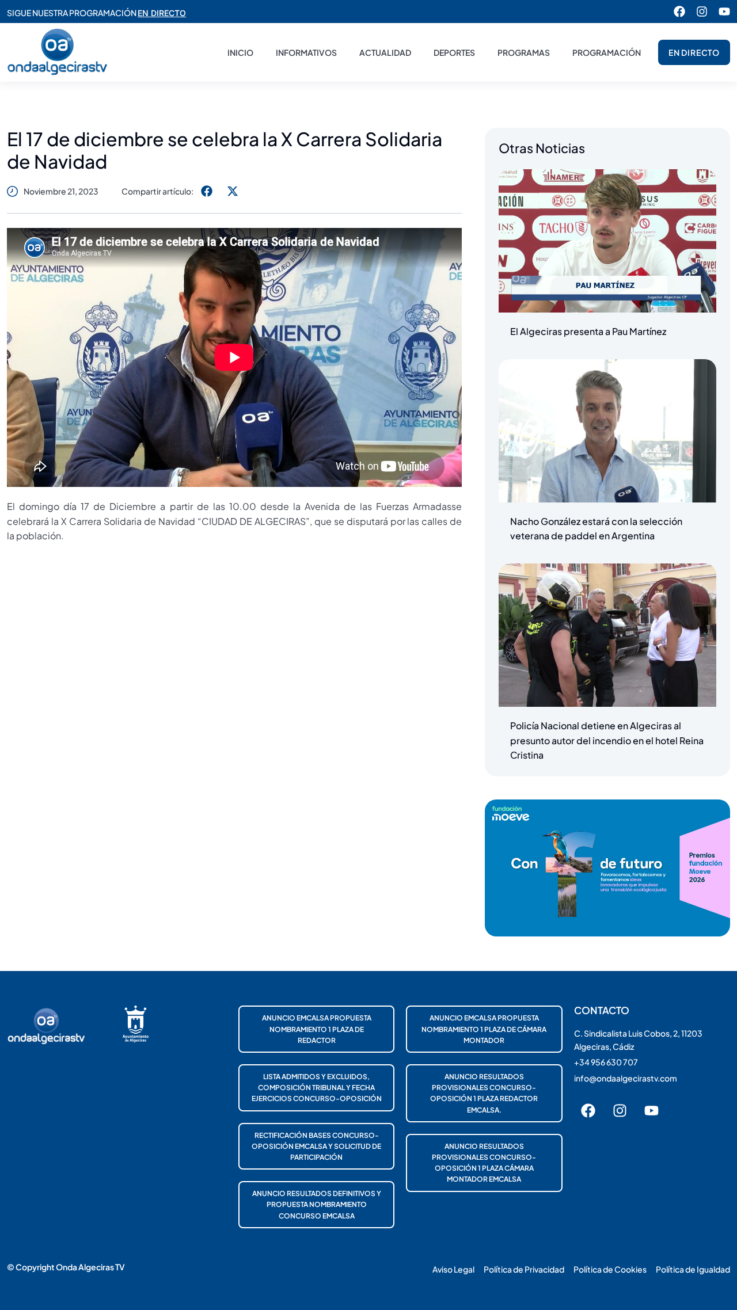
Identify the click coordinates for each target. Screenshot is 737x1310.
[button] (206, 191)
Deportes (454, 52)
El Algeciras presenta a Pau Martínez (588, 331)
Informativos (306, 52)
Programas (523, 52)
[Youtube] (724, 11)
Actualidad (385, 52)
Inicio (240, 52)
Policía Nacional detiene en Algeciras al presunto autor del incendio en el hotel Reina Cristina (607, 740)
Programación (606, 52)
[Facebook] (679, 11)
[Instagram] (702, 11)
